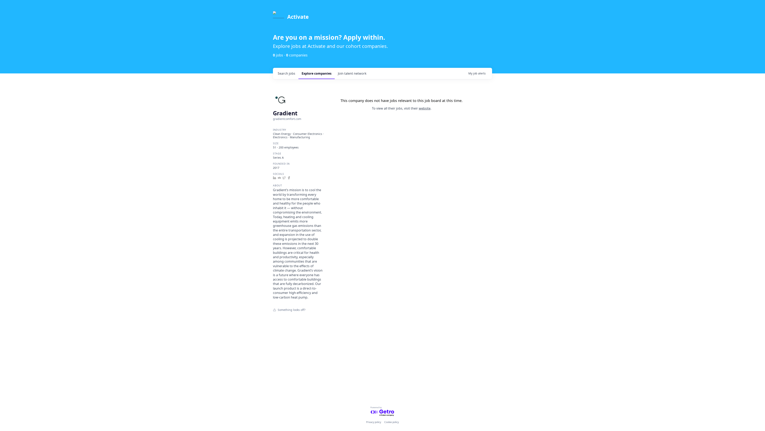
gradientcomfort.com (287, 119)
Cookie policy (391, 422)
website (425, 108)
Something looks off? (291, 309)
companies (317, 73)
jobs (286, 73)
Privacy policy (373, 422)
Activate (298, 16)
